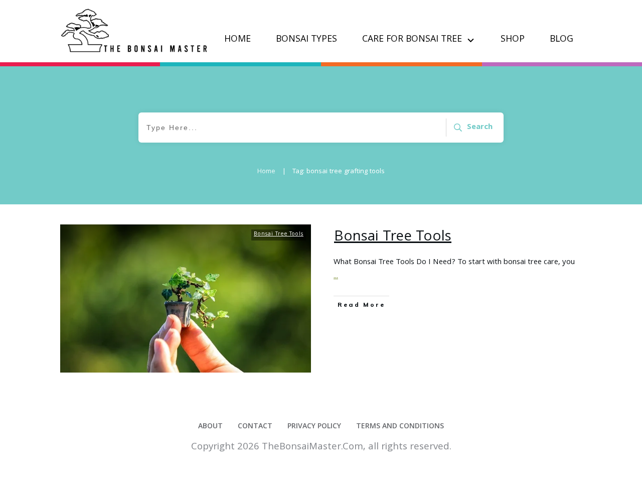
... (336, 276)
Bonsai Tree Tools (278, 234)
